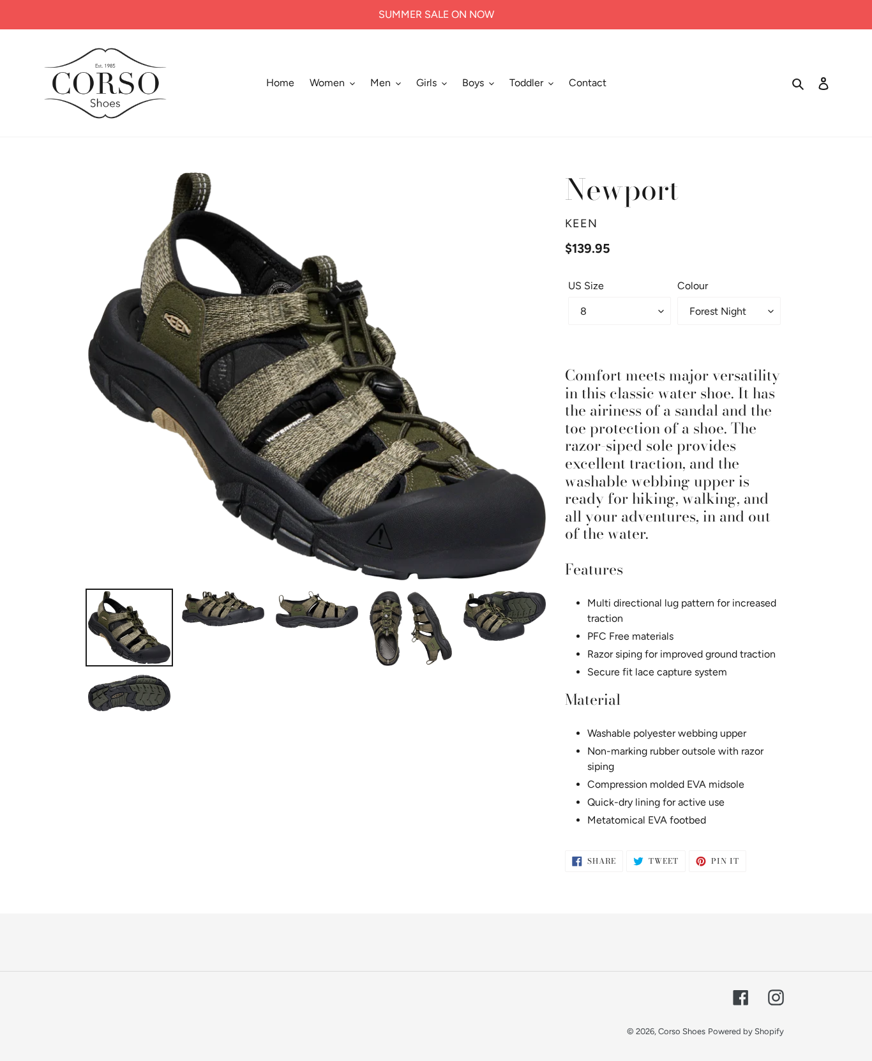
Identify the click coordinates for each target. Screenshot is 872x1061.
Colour (692, 286)
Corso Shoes (681, 1031)
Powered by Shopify (746, 1031)
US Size (586, 286)
